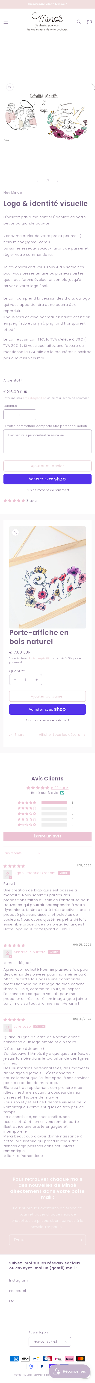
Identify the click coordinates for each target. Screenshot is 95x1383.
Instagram (18, 1280)
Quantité (10, 406)
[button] (6, 22)
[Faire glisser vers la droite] (58, 181)
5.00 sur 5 (59, 787)
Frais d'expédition (35, 398)
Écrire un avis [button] (47, 836)
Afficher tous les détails (59, 734)
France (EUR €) (45, 1341)
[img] (14, 866)
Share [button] (20, 734)
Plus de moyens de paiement (47, 490)
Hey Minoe (27, 1375)
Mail (12, 1301)
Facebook (18, 1290)
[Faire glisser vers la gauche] (37, 181)
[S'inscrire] (80, 1240)
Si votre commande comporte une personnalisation (45, 426)
